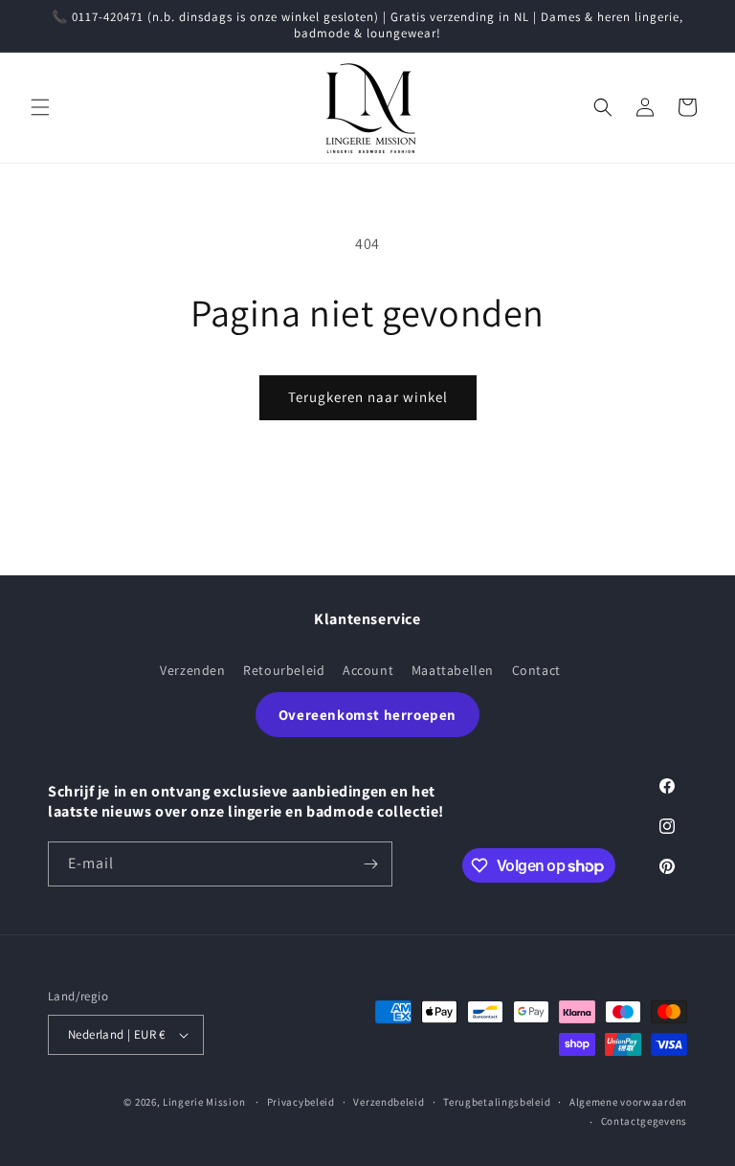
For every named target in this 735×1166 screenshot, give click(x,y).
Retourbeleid (283, 670)
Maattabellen (453, 670)
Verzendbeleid (388, 1102)
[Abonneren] (370, 863)
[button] (40, 107)
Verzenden (192, 670)
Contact (536, 670)
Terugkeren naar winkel (368, 397)
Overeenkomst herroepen (367, 715)
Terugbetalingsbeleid (496, 1102)
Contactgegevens (644, 1121)
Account (368, 670)
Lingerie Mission (204, 1102)
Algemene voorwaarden (628, 1102)
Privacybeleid (301, 1102)
